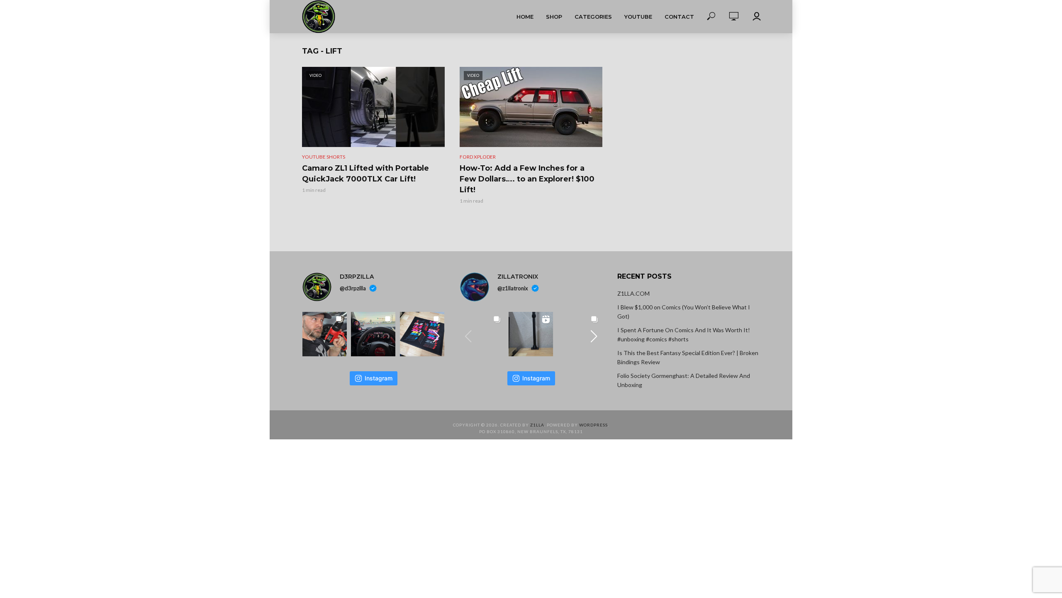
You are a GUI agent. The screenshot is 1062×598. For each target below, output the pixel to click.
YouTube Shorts (323, 157)
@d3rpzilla (353, 288)
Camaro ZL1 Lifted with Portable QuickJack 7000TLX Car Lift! (365, 174)
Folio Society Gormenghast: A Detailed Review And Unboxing (683, 380)
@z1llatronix (512, 288)
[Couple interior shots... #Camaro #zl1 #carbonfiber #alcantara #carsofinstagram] (373, 334)
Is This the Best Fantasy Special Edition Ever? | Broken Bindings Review (687, 357)
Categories (593, 16)
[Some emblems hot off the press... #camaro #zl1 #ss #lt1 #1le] (422, 334)
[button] (436, 336)
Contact (679, 16)
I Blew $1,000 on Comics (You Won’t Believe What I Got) (683, 312)
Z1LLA (537, 424)
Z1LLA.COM (633, 293)
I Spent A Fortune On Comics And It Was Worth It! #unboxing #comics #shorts (683, 334)
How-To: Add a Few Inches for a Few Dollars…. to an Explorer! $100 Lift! (527, 179)
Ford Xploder (478, 157)
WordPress (593, 424)
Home (524, 16)
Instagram (378, 378)
